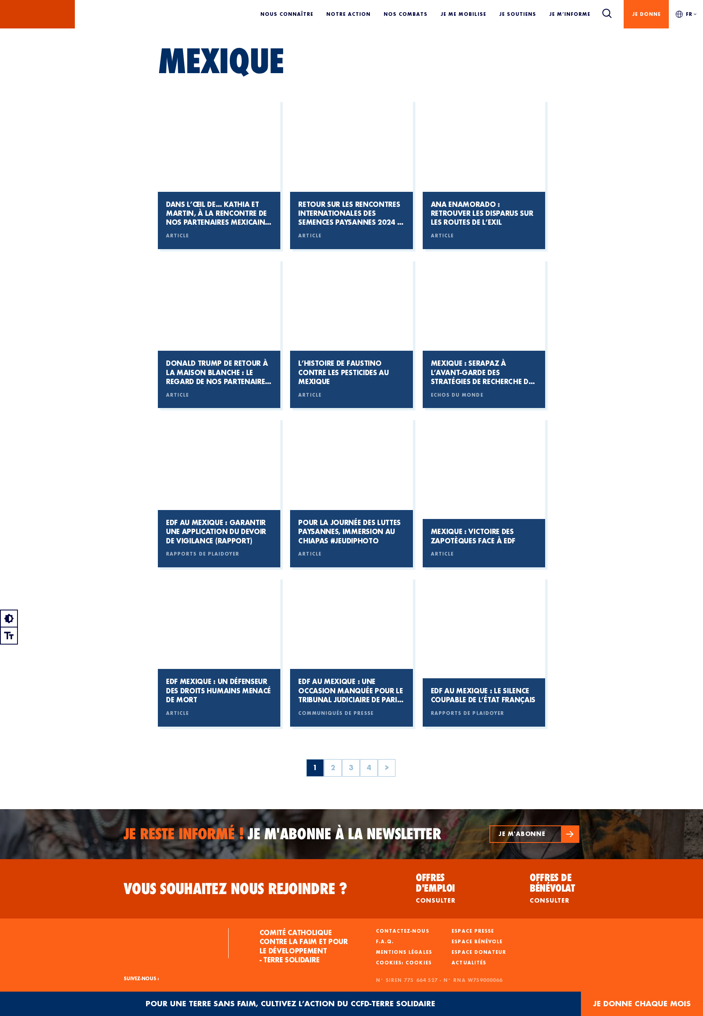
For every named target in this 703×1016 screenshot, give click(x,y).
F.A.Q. (385, 941)
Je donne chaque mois (642, 1003)
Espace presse (473, 931)
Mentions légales (404, 952)
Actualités (469, 963)
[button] (534, 834)
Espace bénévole (477, 941)
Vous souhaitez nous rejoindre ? (235, 889)
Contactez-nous (402, 931)
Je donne (646, 14)
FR (689, 14)
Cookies (418, 963)
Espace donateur (479, 952)
